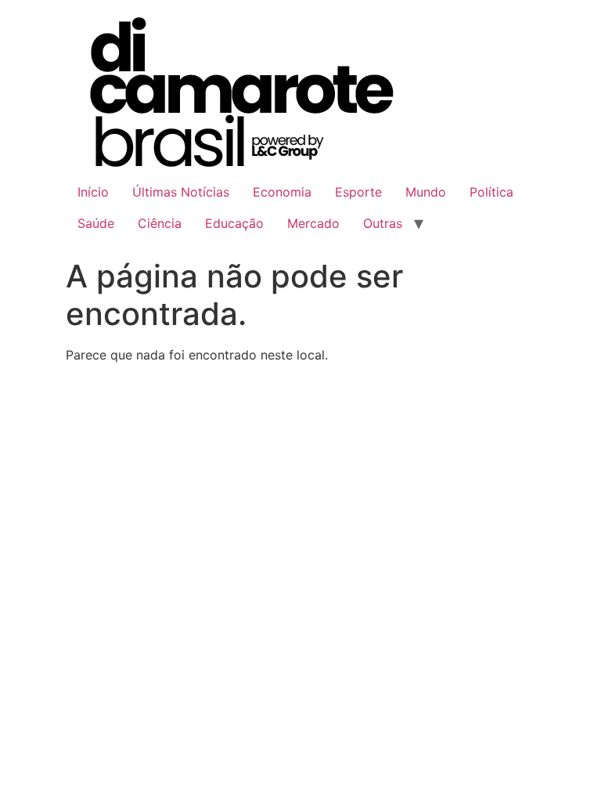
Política (491, 192)
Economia (282, 192)
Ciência (160, 223)
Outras (382, 223)
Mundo (425, 192)
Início (93, 192)
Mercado (313, 223)
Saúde (95, 223)
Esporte (358, 192)
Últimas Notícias (180, 192)
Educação (234, 223)
